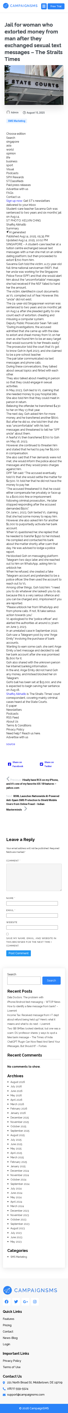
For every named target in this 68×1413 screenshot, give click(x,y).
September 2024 (19, 1184)
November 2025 (19, 1122)
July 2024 (16, 1188)
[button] (43, 6)
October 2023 (18, 1219)
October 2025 (18, 1126)
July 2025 (15, 1139)
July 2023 (16, 1232)
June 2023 (16, 1237)
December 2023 (19, 1210)
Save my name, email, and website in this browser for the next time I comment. (31, 942)
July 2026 (16, 1086)
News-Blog (10, 1338)
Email (10, 910)
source (10, 744)
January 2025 (17, 1166)
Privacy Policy (12, 1360)
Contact (8, 1331)
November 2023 (19, 1215)
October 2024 (18, 1179)
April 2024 (16, 1201)
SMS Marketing (16, 121)
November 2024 (19, 1175)
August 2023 (17, 1228)
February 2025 (18, 1162)
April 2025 (16, 1153)
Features (8, 1319)
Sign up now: (14, 200)
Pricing (7, 1325)
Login (6, 1344)
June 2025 (16, 1144)
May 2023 (16, 1241)
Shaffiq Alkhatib (16, 694)
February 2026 (18, 1108)
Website (11, 922)
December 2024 (19, 1170)
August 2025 (17, 1135)
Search (11, 974)
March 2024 (17, 1206)
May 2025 (15, 1148)
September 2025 (19, 1130)
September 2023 (19, 1224)
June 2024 (16, 1193)
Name (10, 898)
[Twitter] (16, 1302)
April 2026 (16, 1099)
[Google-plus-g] (25, 1302)
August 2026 (17, 1082)
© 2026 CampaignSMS (34, 1408)
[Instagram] (35, 1302)
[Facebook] (6, 1302)
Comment (13, 860)
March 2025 (17, 1157)
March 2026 (17, 1104)
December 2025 (19, 1117)
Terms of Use (12, 1367)
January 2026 (18, 1113)
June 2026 (16, 1091)
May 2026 (16, 1095)
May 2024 (16, 1197)
